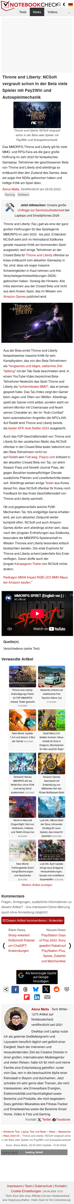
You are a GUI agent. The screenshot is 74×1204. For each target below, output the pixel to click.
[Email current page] (47, 997)
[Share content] (6, 989)
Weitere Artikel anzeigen (37, 885)
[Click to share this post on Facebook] (15, 989)
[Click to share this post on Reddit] (56, 989)
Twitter (46, 1119)
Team (29, 1186)
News (37, 12)
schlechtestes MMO (33, 386)
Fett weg (31, 457)
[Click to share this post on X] (46, 989)
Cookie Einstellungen (26, 1191)
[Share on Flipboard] (26, 997)
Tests (22, 12)
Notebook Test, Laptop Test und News (24, 1131)
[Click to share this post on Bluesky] (35, 989)
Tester (49, 483)
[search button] (59, 4)
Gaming (10, 194)
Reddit (13, 457)
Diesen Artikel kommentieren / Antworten (34, 920)
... (69, 12)
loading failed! (10, 1152)
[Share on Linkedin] (37, 997)
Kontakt (60, 1186)
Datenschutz (43, 1186)
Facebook (63, 1119)
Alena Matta (10, 189)
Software (23, 194)
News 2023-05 (11, 1135)
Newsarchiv (64, 1131)
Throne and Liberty (39, 255)
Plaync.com (47, 457)
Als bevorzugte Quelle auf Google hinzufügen (40, 977)
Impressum (14, 1186)
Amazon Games (14, 296)
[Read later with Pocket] (67, 989)
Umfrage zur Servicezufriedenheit (41, 210)
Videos (52, 12)
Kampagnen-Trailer (27, 563)
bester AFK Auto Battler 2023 (28, 428)
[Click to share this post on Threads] (25, 989)
